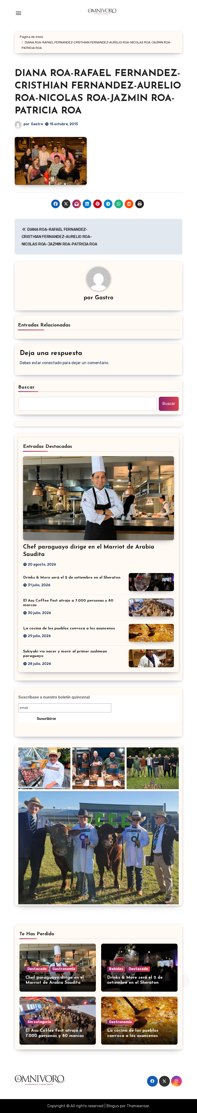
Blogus (112, 1106)
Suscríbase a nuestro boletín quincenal (54, 697)
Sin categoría (39, 1022)
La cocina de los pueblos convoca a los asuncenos (69, 628)
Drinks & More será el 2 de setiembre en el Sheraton (71, 578)
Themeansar (138, 1106)
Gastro (37, 124)
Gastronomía (63, 969)
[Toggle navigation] (18, 13)
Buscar (26, 387)
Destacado (37, 969)
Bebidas (116, 969)
